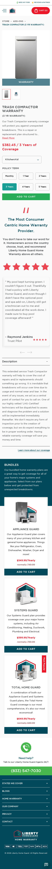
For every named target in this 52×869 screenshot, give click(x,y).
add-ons (18, 21)
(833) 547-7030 (26, 771)
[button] (26, 748)
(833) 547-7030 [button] (24, 2)
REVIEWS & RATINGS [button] (42, 2)
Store (5, 21)
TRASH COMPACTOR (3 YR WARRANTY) (23, 25)
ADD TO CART (26, 197)
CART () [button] (43, 10)
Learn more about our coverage (34, 450)
